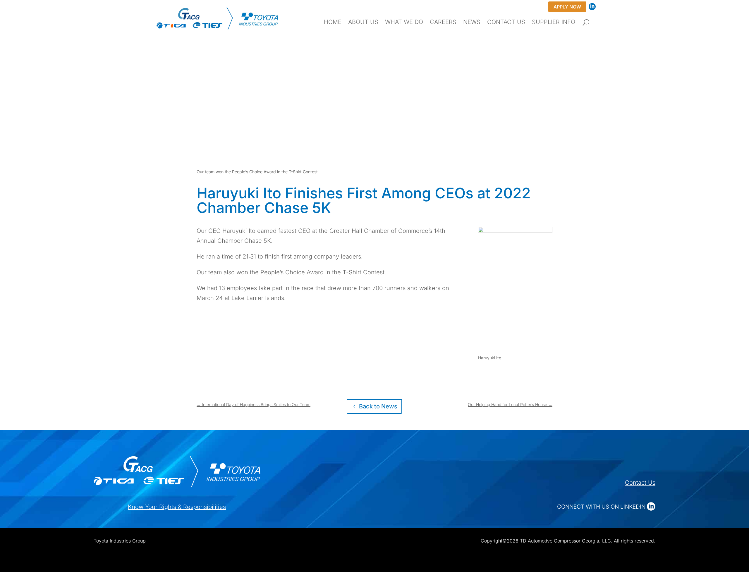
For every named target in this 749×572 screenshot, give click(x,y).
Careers (443, 22)
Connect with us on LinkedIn (602, 506)
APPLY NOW (567, 7)
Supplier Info (553, 22)
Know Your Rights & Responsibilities (177, 506)
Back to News (378, 406)
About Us (363, 22)
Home (332, 22)
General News (277, 102)
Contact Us (506, 22)
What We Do (404, 22)
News (471, 22)
